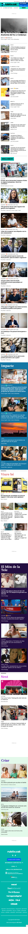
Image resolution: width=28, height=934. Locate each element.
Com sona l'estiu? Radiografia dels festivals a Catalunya (14, 698)
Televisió (3, 589)
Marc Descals (13, 153)
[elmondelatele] (14, 900)
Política (12, 133)
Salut (2, 511)
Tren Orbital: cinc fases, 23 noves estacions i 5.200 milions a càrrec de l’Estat (17, 59)
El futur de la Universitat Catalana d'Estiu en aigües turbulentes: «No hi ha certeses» (14, 182)
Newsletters (17, 1)
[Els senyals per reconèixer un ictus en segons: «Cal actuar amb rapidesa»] (14, 485)
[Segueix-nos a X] (13, 855)
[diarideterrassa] (14, 892)
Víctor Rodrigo (13, 73)
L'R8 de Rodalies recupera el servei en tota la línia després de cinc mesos (17, 48)
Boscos (3, 385)
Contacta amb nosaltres (14, 859)
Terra (2, 438)
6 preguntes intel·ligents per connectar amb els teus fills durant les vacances (13, 806)
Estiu (2, 804)
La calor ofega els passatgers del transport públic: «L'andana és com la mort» (13, 464)
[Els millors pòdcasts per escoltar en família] (14, 771)
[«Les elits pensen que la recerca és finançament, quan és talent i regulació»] (14, 245)
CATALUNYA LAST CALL (12, 204)
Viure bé (7, 474)
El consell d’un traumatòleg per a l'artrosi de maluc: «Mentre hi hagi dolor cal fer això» (6, 536)
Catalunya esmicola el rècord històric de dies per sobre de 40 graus (13, 440)
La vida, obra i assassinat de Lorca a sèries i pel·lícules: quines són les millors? (13, 666)
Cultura (3, 178)
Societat (16, 7)
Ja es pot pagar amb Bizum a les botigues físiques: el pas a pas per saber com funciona (17, 82)
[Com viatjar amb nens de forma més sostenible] (14, 819)
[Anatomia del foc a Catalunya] (14, 25)
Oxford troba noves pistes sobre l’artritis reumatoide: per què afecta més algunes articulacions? (7, 515)
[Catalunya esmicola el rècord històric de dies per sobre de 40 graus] (14, 430)
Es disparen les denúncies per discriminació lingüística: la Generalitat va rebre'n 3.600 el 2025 (18, 92)
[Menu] (1, 8)
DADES (16, 88)
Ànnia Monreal (4, 701)
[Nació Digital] (7, 4)
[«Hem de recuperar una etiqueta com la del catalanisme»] (14, 220)
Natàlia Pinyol (13, 51)
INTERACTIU (9, 37)
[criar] (14, 904)
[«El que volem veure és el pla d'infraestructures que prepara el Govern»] (14, 269)
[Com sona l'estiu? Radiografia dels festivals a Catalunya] (14, 687)
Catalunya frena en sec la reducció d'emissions (17, 104)
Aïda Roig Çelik (4, 809)
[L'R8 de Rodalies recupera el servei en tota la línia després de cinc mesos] (5, 48)
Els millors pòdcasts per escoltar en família (13, 782)
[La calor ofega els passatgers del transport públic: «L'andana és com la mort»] (14, 453)
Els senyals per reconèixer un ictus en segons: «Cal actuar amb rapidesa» (13, 496)
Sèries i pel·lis (4, 664)
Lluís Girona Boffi (14, 96)
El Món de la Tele (14, 66)
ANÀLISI (9, 615)
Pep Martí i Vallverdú (6, 235)
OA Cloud (19, 922)
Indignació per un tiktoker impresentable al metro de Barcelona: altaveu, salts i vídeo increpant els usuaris (13, 725)
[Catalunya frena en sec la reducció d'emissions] (5, 104)
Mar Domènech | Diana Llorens (8, 784)
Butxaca (17, 511)
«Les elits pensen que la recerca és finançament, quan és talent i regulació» (14, 256)
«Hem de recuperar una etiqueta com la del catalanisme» (13, 232)
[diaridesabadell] (14, 888)
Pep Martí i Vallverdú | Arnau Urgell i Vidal (11, 210)
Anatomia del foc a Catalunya (13, 35)
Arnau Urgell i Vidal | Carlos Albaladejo (10, 39)
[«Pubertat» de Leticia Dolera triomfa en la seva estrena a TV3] (5, 70)
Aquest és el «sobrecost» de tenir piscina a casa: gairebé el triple (21, 515)
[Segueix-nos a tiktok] (15, 855)
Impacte (3, 37)
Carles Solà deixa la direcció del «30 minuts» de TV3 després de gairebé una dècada (14, 592)
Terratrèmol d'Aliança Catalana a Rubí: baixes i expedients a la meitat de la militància (17, 137)
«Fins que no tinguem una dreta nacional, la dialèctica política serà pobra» (14, 307)
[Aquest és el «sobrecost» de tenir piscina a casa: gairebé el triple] (21, 506)
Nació (11, 55)
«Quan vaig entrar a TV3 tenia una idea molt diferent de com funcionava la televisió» (12, 642)
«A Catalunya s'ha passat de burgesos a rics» (13, 332)
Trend (2, 721)
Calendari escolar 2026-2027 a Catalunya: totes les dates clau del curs (18, 126)
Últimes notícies (7, 7)
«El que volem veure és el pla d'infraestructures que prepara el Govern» (11, 282)
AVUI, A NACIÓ (7, 159)
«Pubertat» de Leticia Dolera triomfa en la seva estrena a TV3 (17, 70)
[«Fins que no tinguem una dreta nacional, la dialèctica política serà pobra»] (14, 295)
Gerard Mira (13, 118)
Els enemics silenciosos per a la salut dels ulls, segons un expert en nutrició (20, 536)
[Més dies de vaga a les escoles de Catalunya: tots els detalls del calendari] (5, 115)
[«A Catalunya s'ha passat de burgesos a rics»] (14, 320)
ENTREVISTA (9, 385)
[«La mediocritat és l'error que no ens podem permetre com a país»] (14, 345)
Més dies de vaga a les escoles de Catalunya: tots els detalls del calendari (18, 115)
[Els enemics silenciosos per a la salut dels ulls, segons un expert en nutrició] (21, 526)
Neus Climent (4, 499)
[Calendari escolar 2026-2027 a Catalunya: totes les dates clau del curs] (5, 126)
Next (4, 676)
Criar (11, 111)
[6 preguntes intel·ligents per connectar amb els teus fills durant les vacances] (14, 794)
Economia (3, 278)
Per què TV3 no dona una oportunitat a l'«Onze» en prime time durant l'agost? (12, 618)
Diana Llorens (4, 834)
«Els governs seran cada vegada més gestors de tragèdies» (13, 207)
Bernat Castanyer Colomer (7, 185)
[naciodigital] (14, 885)
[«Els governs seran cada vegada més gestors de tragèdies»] (14, 195)
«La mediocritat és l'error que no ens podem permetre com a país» (12, 356)
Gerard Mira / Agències (6, 467)
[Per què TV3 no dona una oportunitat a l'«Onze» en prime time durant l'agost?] (14, 607)
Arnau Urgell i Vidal (14, 62)
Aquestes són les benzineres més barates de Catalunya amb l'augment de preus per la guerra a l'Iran (18, 149)
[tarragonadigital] (14, 896)
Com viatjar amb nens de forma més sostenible (11, 831)
